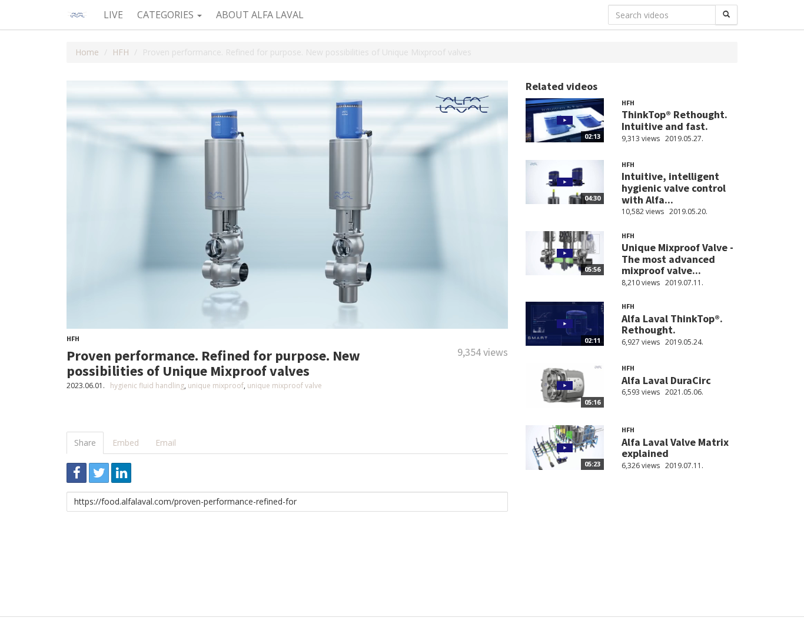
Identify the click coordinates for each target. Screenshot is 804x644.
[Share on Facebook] (77, 473)
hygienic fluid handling (147, 386)
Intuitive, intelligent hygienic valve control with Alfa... (674, 187)
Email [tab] (165, 442)
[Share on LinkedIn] (121, 473)
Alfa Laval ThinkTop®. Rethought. (672, 324)
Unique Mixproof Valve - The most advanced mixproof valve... (677, 259)
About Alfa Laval (260, 14)
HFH (120, 52)
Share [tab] (85, 442)
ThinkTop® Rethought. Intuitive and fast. (674, 120)
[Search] (726, 15)
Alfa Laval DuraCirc (666, 380)
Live (113, 14)
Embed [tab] (125, 442)
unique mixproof (216, 386)
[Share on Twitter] (99, 473)
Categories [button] (166, 14)
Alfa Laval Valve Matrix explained (675, 448)
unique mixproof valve (284, 386)
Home (87, 52)
